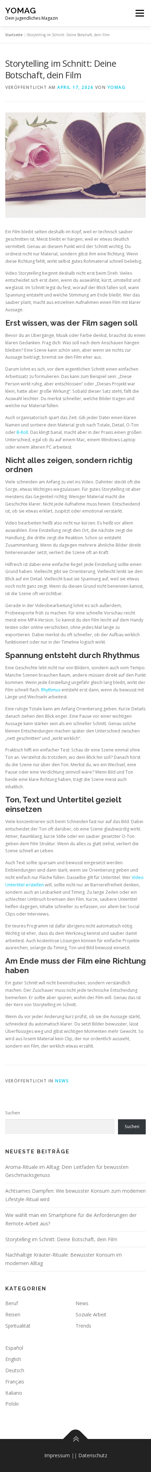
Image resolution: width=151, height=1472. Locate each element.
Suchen (12, 1113)
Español (14, 1347)
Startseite (13, 34)
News (62, 1081)
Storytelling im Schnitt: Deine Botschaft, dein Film (61, 1239)
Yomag (116, 87)
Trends (83, 1325)
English (13, 1359)
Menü (139, 13)
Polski (12, 1403)
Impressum (57, 1455)
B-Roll (22, 432)
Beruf (11, 1303)
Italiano (13, 1392)
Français (14, 1381)
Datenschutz (92, 1455)
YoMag (20, 10)
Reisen (12, 1314)
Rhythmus (50, 690)
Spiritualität (18, 1325)
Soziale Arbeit (91, 1314)
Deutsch (14, 1370)
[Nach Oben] (75, 1439)
